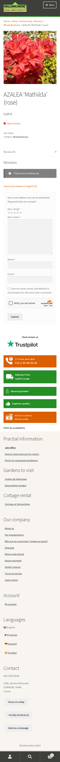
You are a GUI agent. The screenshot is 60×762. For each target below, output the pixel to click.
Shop (14, 21)
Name (11, 259)
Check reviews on (30, 337)
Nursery (38, 21)
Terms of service (13, 573)
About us (9, 528)
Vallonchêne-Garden (15, 485)
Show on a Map (16, 701)
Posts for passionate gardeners (21, 460)
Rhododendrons (12, 25)
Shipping (9, 547)
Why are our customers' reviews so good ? (26, 541)
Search (30, 757)
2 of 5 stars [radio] (11, 212)
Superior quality (21, 403)
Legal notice (11, 580)
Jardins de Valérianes (16, 479)
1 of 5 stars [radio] (9, 212)
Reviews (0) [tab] (9, 151)
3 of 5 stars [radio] (14, 212)
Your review (14, 217)
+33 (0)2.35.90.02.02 (18, 715)
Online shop (25, 21)
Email (11, 274)
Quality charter (13, 567)
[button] (51, 35)
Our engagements (14, 534)
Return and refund (14, 554)
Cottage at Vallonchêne (17, 504)
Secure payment (20, 391)
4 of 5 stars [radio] (17, 212)
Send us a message (18, 727)
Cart (46, 754)
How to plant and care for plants (22, 454)
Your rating (14, 209)
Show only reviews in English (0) (20, 186)
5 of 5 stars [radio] (20, 212)
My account (11, 604)
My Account (10, 757)
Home (7, 21)
